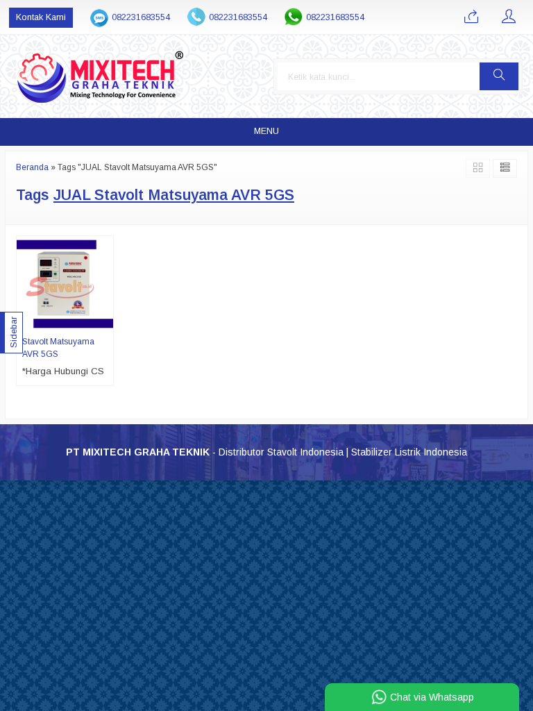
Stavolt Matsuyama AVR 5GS (58, 348)
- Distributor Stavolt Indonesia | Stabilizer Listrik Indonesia (266, 452)
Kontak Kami (41, 17)
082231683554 (141, 17)
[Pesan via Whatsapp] (471, 17)
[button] (499, 76)
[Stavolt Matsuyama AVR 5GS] (65, 283)
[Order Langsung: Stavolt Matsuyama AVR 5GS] (105, 321)
